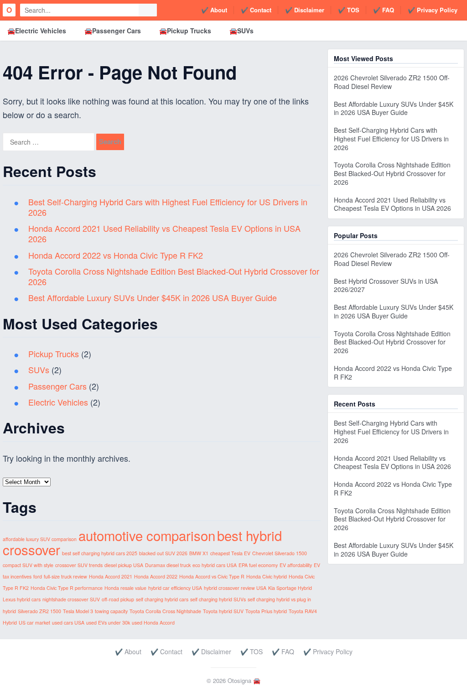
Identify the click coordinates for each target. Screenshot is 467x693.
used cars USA (68, 622)
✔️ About (214, 9)
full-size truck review (65, 576)
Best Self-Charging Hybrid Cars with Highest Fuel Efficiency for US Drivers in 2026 (167, 207)
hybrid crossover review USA (235, 587)
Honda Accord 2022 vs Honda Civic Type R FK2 (115, 255)
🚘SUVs (241, 30)
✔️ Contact (256, 9)
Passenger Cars (57, 386)
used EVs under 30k (108, 622)
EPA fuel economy (258, 565)
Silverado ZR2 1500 (39, 611)
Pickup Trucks (53, 354)
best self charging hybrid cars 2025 (99, 553)
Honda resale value (125, 587)
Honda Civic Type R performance (67, 587)
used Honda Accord (153, 622)
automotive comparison (146, 535)
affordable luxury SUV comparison (40, 539)
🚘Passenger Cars (112, 30)
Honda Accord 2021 (110, 576)
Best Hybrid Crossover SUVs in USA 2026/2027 (386, 285)
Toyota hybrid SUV (223, 611)
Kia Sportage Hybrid (290, 587)
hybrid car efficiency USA (175, 587)
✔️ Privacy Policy (432, 9)
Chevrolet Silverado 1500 (279, 553)
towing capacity (111, 611)
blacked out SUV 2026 (163, 553)
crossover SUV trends (79, 565)
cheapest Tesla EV (230, 553)
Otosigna (239, 680)
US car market (34, 622)
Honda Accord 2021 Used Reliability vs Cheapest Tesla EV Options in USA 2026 (164, 233)
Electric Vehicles (58, 402)
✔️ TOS (348, 9)
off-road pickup (118, 599)
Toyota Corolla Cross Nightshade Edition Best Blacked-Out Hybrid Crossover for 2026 (173, 276)
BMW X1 (198, 553)
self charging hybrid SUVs (218, 599)
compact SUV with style (28, 565)
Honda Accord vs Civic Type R (211, 576)
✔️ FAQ (383, 9)
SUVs (38, 369)
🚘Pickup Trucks (185, 30)
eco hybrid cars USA (214, 565)
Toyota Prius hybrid (266, 611)
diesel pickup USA (123, 565)
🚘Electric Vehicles (36, 30)
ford (37, 576)
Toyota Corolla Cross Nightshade (165, 611)
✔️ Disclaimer (304, 9)
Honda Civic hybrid (266, 576)
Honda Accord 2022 (155, 576)
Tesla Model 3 (78, 611)
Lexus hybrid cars (22, 599)
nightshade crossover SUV (71, 599)
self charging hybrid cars (162, 599)
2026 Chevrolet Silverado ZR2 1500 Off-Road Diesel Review (392, 82)
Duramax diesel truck (168, 565)
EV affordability (296, 565)
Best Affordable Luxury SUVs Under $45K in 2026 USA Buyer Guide (152, 297)
